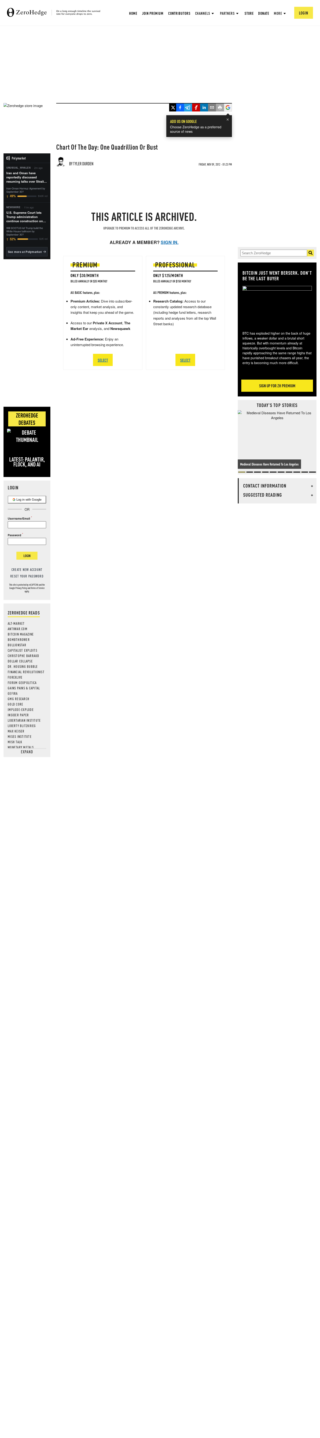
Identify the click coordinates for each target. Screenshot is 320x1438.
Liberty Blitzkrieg (22, 725)
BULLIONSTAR (17, 645)
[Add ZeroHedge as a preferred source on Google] (228, 108)
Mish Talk (15, 741)
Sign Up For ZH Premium (277, 385)
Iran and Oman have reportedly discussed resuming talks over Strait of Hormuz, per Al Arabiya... (27, 177)
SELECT (103, 360)
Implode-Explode (21, 709)
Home (133, 13)
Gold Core (15, 704)
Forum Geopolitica (22, 682)
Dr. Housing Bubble (23, 666)
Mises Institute (20, 736)
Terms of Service (38, 588)
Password (14, 535)
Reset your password (27, 576)
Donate (263, 13)
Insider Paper (18, 715)
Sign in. (170, 242)
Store (249, 13)
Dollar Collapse (20, 661)
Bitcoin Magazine (21, 634)
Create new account (27, 569)
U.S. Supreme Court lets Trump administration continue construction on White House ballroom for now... (25, 217)
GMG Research (18, 698)
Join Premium (153, 13)
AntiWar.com (17, 628)
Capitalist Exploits (22, 650)
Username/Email (19, 518)
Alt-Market (16, 623)
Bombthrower (19, 639)
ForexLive (15, 677)
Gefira (13, 693)
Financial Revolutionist (26, 671)
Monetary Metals (21, 747)
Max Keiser (16, 731)
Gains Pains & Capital (24, 688)
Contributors (179, 13)
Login (26, 555)
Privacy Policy (21, 588)
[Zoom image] (277, 305)
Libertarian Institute (24, 720)
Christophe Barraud (23, 655)
